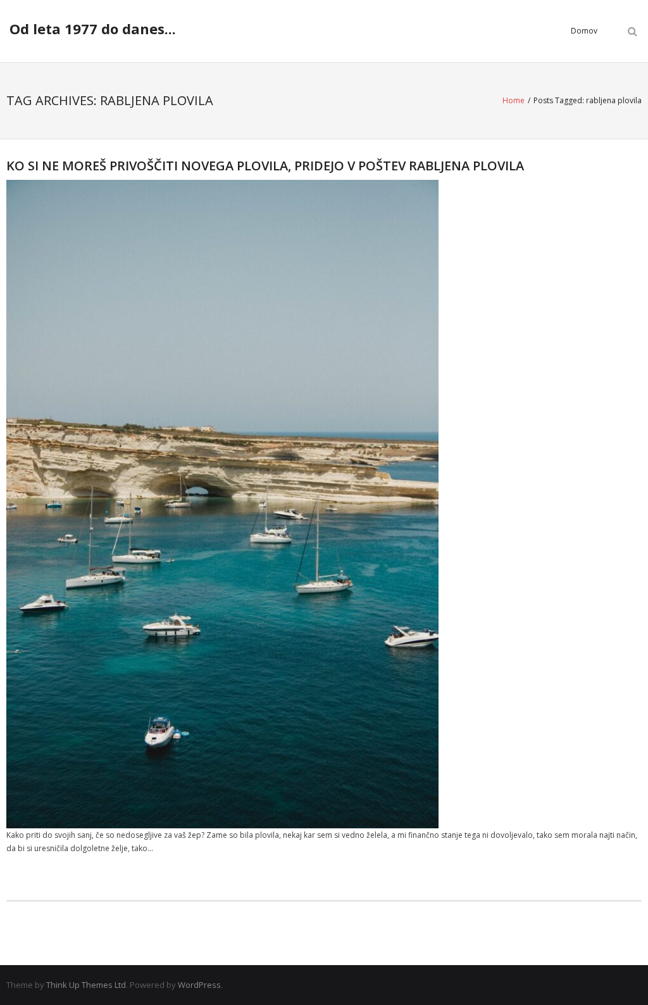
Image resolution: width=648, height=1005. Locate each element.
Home (513, 100)
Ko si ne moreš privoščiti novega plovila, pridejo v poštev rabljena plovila (265, 165)
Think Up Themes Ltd (86, 984)
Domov (584, 30)
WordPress (199, 984)
